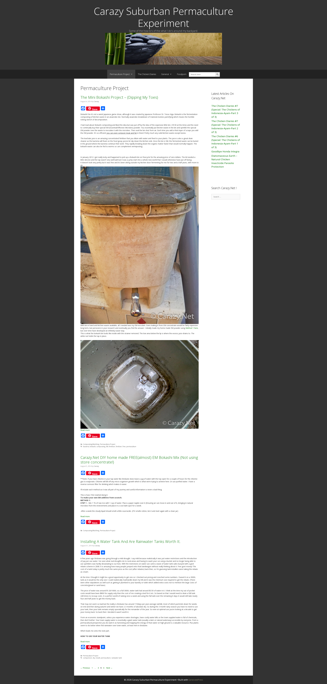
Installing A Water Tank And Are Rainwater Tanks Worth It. (130, 541)
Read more (85, 430)
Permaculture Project (120, 74)
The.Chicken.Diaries (147, 74)
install (98, 658)
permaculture (131, 446)
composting (100, 446)
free (124, 446)
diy (94, 658)
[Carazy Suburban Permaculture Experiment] (163, 48)
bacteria (86, 446)
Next (109, 668)
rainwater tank (116, 658)
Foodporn (181, 74)
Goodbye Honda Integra (225, 151)
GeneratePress (195, 679)
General (165, 74)
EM (107, 446)
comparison (87, 658)
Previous (85, 668)
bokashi (93, 446)
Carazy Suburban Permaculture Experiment (163, 17)
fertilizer (119, 446)
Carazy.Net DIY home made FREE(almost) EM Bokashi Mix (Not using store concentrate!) (139, 460)
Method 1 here (192, 328)
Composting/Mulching (91, 444)
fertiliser (112, 446)
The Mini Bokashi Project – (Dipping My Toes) (119, 97)
